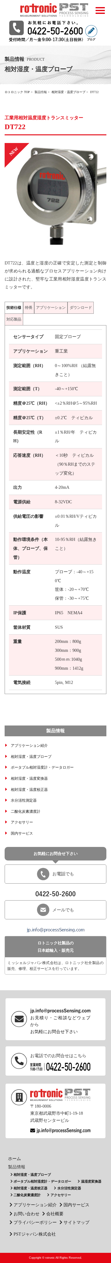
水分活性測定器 (24, 800)
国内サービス (22, 833)
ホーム (14, 1158)
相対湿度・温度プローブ (68, 92)
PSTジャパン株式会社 (35, 1234)
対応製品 (13, 319)
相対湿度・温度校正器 (29, 789)
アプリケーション (51, 307)
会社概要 (55, 1213)
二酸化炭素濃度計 (25, 811)
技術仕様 (13, 307)
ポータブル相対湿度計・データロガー (42, 767)
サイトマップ (76, 1222)
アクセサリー (22, 822)
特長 (28, 307)
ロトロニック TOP (17, 92)
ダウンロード (81, 307)
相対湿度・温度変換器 (29, 778)
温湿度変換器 (91, 1181)
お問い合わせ (26, 1213)
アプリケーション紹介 (29, 745)
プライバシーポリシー (35, 1222)
